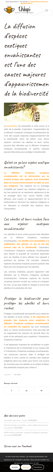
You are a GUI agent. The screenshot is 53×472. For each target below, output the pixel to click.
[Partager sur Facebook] (11, 390)
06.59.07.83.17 (26, 3)
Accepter (15, 467)
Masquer (26, 467)
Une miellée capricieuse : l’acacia (15, 420)
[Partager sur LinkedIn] (26, 390)
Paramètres (38, 467)
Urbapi (19, 375)
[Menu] (46, 10)
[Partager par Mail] (41, 390)
